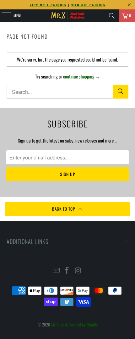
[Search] (112, 15)
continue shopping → (81, 76)
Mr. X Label (59, 324)
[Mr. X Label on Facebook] (67, 270)
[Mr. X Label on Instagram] (78, 270)
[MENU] (3, 15)
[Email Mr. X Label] (56, 270)
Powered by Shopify (83, 324)
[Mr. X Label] (67, 15)
